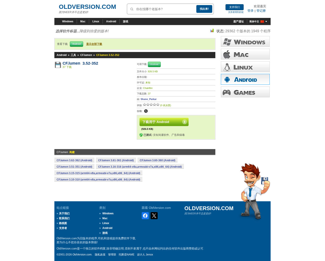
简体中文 (254, 21)
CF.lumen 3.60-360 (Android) (157, 160)
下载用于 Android (155, 122)
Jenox (149, 254)
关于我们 (64, 213)
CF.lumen (86, 55)
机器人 (245, 79)
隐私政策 (100, 254)
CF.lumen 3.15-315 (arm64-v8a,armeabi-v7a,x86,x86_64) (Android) (98, 173)
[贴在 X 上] (146, 111)
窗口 (245, 41)
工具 (73, 55)
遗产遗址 (238, 21)
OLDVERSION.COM (87, 6)
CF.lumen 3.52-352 (80, 63)
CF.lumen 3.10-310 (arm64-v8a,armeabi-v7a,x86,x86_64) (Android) (98, 179)
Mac (83, 21)
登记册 (261, 10)
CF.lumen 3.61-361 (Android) (116, 160)
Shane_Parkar (149, 99)
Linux (95, 21)
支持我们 (234, 7)
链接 (245, 66)
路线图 (63, 223)
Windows (67, 21)
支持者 (63, 228)
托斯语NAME (126, 254)
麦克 (245, 54)
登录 (250, 10)
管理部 (112, 254)
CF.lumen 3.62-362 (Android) (74, 160)
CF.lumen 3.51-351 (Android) (74, 166)
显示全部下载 (94, 44)
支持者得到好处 (236, 12)
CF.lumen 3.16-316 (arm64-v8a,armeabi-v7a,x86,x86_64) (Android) (140, 166)
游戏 (125, 21)
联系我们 (64, 218)
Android (111, 21)
